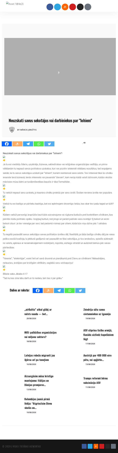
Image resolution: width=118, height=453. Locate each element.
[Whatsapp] (39, 143)
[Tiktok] (87, 7)
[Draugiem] (17, 143)
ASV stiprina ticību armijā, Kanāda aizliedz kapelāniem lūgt (98, 334)
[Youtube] (72, 7)
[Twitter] (49, 143)
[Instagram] (80, 7)
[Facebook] (49, 7)
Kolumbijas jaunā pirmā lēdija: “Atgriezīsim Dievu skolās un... (38, 403)
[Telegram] (57, 7)
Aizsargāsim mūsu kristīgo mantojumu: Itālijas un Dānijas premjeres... (38, 380)
